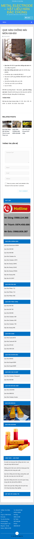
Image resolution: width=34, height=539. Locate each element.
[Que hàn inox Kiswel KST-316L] (27, 125)
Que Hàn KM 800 (8, 313)
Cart (29, 17)
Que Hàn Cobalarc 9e (10, 256)
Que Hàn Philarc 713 (9, 292)
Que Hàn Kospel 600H (10, 362)
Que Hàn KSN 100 (9, 348)
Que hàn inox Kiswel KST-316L (26, 131)
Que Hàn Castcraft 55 (10, 337)
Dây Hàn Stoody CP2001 (10, 271)
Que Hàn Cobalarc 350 (10, 316)
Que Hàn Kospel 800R (10, 366)
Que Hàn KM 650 (8, 249)
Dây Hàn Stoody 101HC (10, 267)
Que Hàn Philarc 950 (9, 295)
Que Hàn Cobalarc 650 (10, 320)
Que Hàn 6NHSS (8, 358)
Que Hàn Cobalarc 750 (10, 324)
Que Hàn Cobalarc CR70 (10, 260)
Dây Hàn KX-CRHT (9, 278)
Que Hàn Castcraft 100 (10, 341)
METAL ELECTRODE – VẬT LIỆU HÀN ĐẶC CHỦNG (17, 9)
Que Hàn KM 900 (8, 379)
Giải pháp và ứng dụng (17, 1)
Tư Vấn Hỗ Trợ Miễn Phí (17, 536)
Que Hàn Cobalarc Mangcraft (12, 376)
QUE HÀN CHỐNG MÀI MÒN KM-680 (16, 131)
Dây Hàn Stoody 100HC (10, 263)
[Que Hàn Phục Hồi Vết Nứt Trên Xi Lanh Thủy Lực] (7, 125)
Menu (4, 22)
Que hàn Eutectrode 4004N (11, 245)
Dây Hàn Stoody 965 (9, 274)
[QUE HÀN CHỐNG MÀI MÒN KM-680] (17, 125)
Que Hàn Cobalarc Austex (11, 397)
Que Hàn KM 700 (8, 309)
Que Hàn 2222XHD (9, 389)
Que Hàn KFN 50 (8, 345)
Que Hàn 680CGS (9, 393)
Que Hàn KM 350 (8, 305)
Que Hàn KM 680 (8, 252)
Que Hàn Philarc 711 (9, 288)
